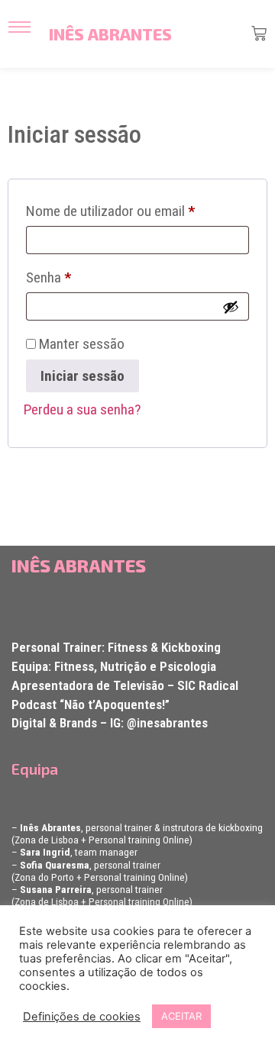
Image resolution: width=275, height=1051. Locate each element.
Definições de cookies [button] (82, 1017)
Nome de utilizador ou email (137, 208)
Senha (80, 274)
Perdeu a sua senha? (82, 409)
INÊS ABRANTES (110, 34)
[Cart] (259, 33)
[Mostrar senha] (230, 306)
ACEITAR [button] (181, 1016)
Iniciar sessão (82, 376)
